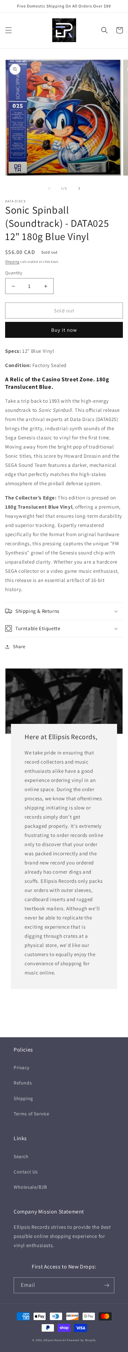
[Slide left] (49, 188)
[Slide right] (79, 188)
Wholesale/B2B (30, 1187)
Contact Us (26, 1172)
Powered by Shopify (81, 1340)
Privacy (21, 1067)
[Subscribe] (106, 1285)
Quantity (13, 273)
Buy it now (64, 330)
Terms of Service (31, 1114)
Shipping (12, 261)
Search (21, 1156)
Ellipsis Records (55, 1340)
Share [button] (19, 646)
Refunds (23, 1083)
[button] (8, 30)
